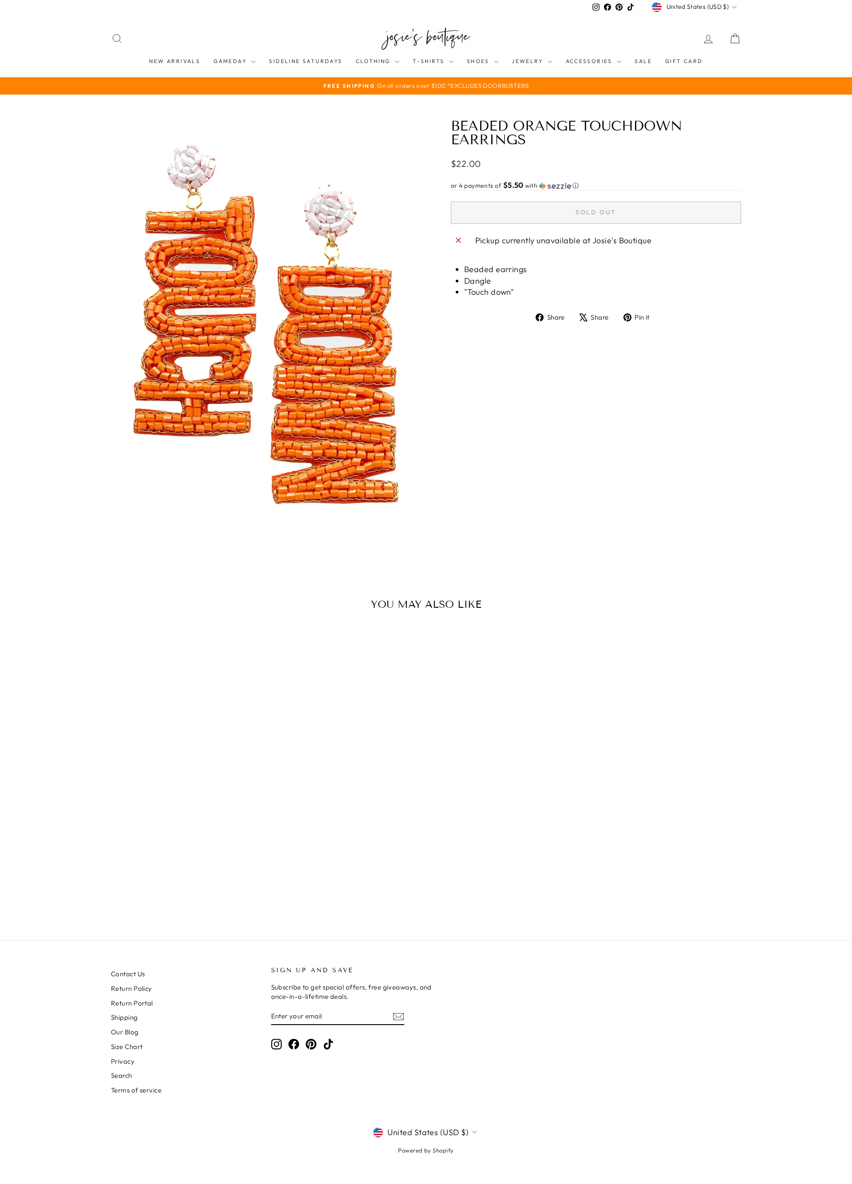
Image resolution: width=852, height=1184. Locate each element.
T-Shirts (430, 61)
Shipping (124, 1017)
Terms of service (136, 1090)
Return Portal (132, 1003)
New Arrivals (174, 61)
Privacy (122, 1061)
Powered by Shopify (426, 1150)
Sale (643, 61)
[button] (596, 185)
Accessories (590, 61)
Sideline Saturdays (305, 61)
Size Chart (127, 1046)
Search (121, 1075)
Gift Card (684, 61)
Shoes (479, 61)
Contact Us (128, 974)
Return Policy (131, 988)
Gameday (231, 61)
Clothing (374, 61)
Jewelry (528, 61)
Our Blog (125, 1032)
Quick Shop (186, 847)
